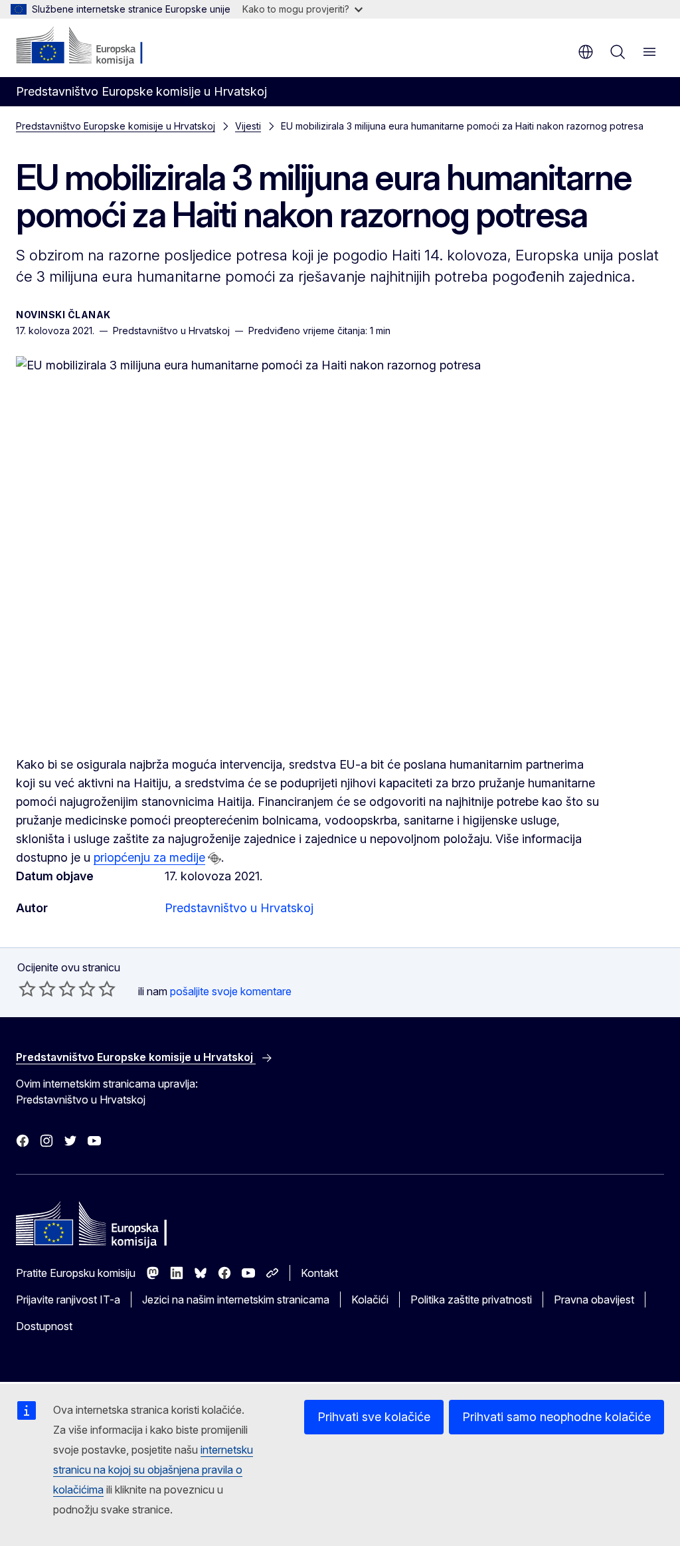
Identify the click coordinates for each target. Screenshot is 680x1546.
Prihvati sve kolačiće (373, 1417)
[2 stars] (37, 988)
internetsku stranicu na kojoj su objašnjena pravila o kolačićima (153, 1469)
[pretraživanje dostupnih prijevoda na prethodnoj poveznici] (214, 858)
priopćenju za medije (149, 857)
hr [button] (585, 51)
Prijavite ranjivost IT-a (68, 1299)
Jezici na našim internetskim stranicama (235, 1299)
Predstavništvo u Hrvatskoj (239, 908)
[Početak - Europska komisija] (96, 46)
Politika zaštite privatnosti (471, 1299)
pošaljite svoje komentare (231, 991)
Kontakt (319, 1273)
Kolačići (369, 1299)
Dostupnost (44, 1326)
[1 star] (27, 988)
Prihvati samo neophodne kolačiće (556, 1417)
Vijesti (248, 126)
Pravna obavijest (594, 1299)
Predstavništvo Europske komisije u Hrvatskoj (115, 126)
